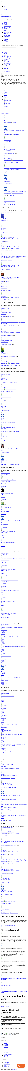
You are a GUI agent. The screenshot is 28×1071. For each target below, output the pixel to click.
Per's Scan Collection (6, 787)
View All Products (8, 32)
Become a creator (5, 1006)
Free (5, 30)
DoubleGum (3, 863)
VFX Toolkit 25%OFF (6, 656)
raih (1, 671)
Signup (5, 9)
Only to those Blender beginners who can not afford (13, 646)
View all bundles (5, 553)
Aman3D (3, 401)
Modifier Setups (13, 205)
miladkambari (4, 630)
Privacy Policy (11, 1030)
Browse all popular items (6, 212)
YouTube (6, 1047)
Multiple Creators (5, 483)
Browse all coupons (5, 624)
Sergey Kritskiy (4, 854)
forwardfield (3, 440)
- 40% (16, 356)
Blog (5, 1065)
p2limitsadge (4, 748)
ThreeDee (3, 497)
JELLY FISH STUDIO (6, 382)
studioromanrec (4, 524)
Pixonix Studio (4, 391)
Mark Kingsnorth (5, 913)
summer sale (3, 665)
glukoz (2, 241)
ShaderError (3, 335)
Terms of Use (4, 1030)
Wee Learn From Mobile (6, 365)
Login (5, 6)
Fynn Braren (4, 260)
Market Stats (6, 1056)
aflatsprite (6, 205)
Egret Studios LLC (5, 356)
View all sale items (5, 308)
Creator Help (7, 1064)
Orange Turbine (4, 232)
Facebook (6, 1044)
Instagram (6, 1045)
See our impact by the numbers (8, 925)
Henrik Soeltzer (7, 134)
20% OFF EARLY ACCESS (7, 696)
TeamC (2, 281)
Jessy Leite (3, 316)
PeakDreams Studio (8, 162)
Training (12, 195)
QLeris (2, 452)
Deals (5, 37)
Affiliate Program (8, 1054)
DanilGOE (3, 562)
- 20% (15, 153)
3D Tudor (3, 809)
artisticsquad (3, 718)
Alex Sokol (6, 153)
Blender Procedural (5, 431)
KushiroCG (3, 903)
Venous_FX (3, 422)
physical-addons (4, 680)
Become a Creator (8, 4)
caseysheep (3, 658)
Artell (2, 222)
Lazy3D (5, 171)
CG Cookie (3, 820)
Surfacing (10, 863)
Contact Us (6, 1066)
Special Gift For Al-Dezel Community (10, 636)
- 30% (13, 335)
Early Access (4, 705)
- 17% (17, 325)
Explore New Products (6, 113)
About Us (6, 1052)
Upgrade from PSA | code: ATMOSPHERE (11, 677)
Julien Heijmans (4, 894)
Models (12, 143)
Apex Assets (6, 143)
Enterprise (6, 1055)
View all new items (5, 374)
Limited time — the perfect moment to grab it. (11, 734)
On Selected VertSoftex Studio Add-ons (10, 724)
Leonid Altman (4, 325)
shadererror (3, 737)
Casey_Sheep (4, 250)
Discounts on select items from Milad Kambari (11, 627)
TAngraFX (3, 300)
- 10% (12, 316)
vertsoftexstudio (4, 727)
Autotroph (14, 1069)
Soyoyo (2, 882)
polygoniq (3, 269)
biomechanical (4, 715)
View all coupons (5, 693)
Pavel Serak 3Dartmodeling (7, 464)
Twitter (5, 1043)
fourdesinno (3, 698)
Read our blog (4, 973)
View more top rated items (7, 827)
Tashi (2, 594)
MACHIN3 (3, 290)
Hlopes (2, 410)
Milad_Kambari (7, 122)
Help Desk (6, 1062)
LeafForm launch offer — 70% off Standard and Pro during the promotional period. (13, 744)
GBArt (5, 183)
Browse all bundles (5, 473)
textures (2, 639)
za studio (3, 546)
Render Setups (15, 134)
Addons (14, 122)
